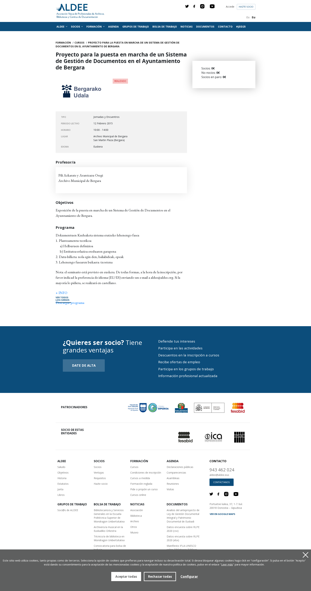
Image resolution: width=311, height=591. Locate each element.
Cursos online (138, 495)
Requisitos (100, 478)
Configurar (189, 576)
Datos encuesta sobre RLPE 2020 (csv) (183, 529)
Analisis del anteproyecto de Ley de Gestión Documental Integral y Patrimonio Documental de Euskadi (183, 515)
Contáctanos (221, 482)
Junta (60, 489)
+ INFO (61, 292)
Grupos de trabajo (135, 26)
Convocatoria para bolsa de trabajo (110, 547)
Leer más (227, 564)
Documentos (205, 26)
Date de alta (84, 365)
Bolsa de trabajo (164, 26)
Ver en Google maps (222, 514)
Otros (133, 527)
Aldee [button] (61, 26)
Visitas (170, 489)
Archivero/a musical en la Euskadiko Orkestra (108, 529)
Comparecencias (176, 472)
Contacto (225, 26)
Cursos (79, 42)
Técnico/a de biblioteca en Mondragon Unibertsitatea (109, 538)
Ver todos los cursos (62, 299)
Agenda (113, 26)
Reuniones (173, 483)
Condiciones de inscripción (145, 472)
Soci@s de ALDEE (67, 510)
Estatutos (63, 483)
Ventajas (99, 472)
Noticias (187, 26)
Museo (134, 532)
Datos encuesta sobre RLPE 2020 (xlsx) (183, 538)
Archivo (134, 521)
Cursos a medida (140, 478)
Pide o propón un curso (144, 489)
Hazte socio (246, 6)
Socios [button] (76, 26)
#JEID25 (241, 26)
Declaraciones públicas (180, 467)
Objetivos (63, 472)
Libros (61, 495)
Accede (230, 6)
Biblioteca (136, 515)
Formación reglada (141, 483)
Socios (98, 467)
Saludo (61, 467)
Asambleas (173, 478)
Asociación (136, 510)
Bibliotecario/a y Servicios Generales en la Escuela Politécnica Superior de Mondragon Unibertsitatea (109, 515)
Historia (61, 478)
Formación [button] (94, 26)
